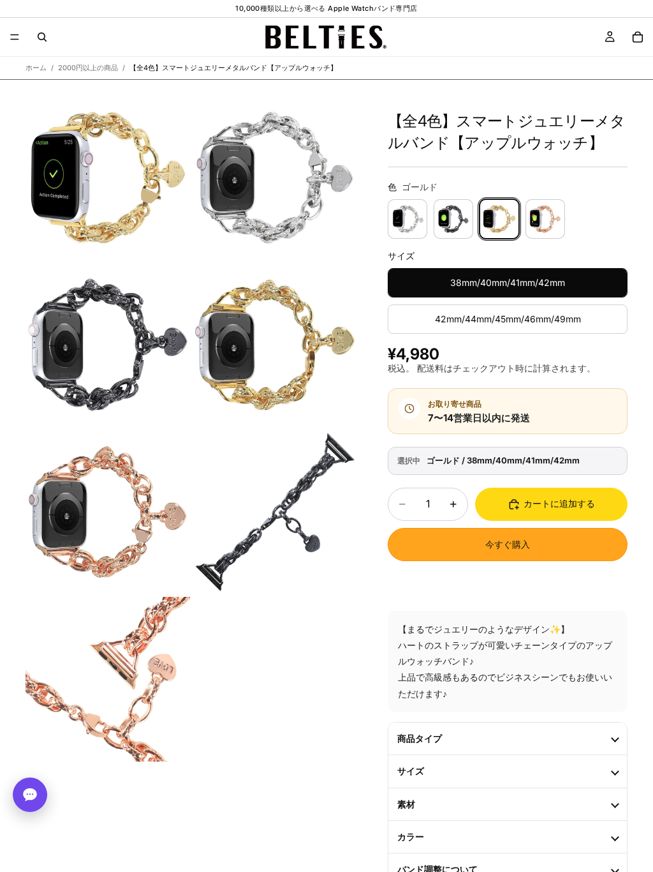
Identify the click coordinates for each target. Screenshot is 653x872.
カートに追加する (559, 503)
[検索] (42, 37)
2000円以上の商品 (88, 67)
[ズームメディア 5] (108, 512)
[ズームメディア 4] (275, 344)
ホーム (36, 67)
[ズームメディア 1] (108, 177)
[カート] (638, 37)
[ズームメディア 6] (275, 512)
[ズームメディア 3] (108, 344)
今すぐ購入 (507, 544)
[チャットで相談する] (30, 795)
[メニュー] (14, 37)
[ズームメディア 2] (275, 177)
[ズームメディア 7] (108, 679)
